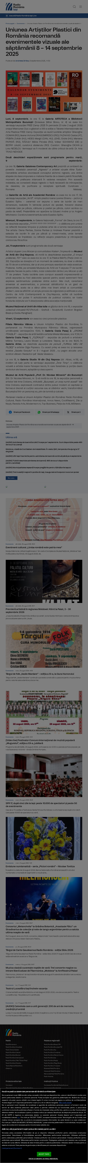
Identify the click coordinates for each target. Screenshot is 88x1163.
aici (19, 1117)
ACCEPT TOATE (44, 1154)
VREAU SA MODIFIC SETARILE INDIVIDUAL (43, 1159)
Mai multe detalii (65, 1103)
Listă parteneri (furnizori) (12, 1148)
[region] (44, 1125)
